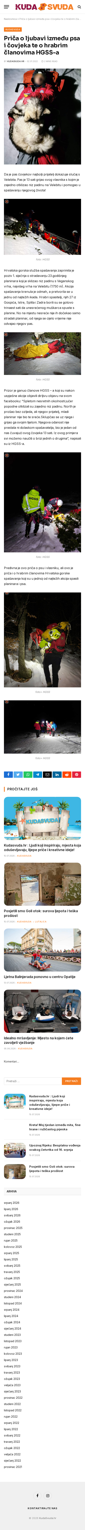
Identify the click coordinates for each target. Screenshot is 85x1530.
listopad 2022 (13, 1410)
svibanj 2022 (12, 1435)
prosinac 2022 (13, 1397)
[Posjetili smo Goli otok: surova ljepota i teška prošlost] (42, 884)
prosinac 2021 (13, 1466)
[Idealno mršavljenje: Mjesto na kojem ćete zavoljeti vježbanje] (42, 1011)
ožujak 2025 (12, 1278)
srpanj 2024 (11, 1309)
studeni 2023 (12, 1334)
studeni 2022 (12, 1404)
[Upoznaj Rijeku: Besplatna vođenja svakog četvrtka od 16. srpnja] (15, 1150)
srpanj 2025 (11, 1253)
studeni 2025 (12, 1234)
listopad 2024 (13, 1303)
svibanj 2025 (12, 1265)
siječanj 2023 (12, 1391)
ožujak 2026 (12, 1221)
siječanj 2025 (12, 1284)
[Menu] (6, 6)
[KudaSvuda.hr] (44, 7)
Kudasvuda (13, 29)
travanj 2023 (12, 1372)
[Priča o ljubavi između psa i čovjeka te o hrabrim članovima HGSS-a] (42, 163)
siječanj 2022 (12, 1460)
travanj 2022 (12, 1441)
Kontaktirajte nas (42, 1508)
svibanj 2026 (12, 1215)
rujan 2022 (11, 1416)
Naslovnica (10, 18)
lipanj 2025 (11, 1259)
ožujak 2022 (12, 1448)
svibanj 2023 (12, 1366)
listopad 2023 (13, 1341)
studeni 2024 (12, 1297)
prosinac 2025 (13, 1228)
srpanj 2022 (11, 1422)
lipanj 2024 (11, 1316)
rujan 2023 (11, 1347)
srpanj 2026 (11, 1202)
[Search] (79, 6)
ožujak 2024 (12, 1322)
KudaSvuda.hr (15, 61)
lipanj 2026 (11, 1209)
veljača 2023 (12, 1385)
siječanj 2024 (12, 1328)
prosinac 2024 (13, 1290)
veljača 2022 (12, 1454)
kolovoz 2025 (13, 1246)
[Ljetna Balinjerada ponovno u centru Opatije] (42, 950)
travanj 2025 (12, 1272)
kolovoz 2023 (13, 1353)
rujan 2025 (11, 1240)
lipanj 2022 (11, 1429)
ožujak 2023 (12, 1378)
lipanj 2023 (11, 1360)
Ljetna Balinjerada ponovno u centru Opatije (40, 977)
